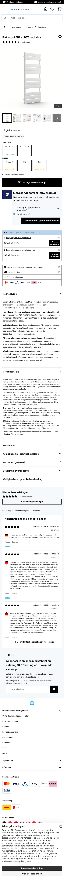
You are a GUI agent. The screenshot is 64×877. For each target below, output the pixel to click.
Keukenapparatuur (10, 721)
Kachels (30, 27)
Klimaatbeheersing (10, 732)
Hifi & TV (6, 753)
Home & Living (16, 27)
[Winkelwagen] (60, 9)
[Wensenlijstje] (52, 9)
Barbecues (6, 742)
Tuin (4, 748)
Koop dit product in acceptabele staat (20, 250)
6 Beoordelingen (24, 42)
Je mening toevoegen (32, 501)
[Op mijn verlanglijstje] (60, 36)
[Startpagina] (7, 27)
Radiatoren (42, 27)
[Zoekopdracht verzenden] (5, 18)
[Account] (45, 9)
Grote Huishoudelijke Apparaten (15, 716)
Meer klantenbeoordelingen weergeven (35, 642)
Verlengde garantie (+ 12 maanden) (29, 208)
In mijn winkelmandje (34, 182)
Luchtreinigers (8, 737)
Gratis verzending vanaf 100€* (50, 2)
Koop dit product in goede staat (18, 238)
